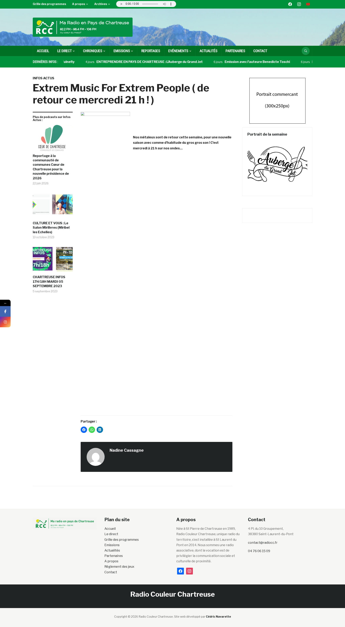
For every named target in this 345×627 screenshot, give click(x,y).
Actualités (208, 51)
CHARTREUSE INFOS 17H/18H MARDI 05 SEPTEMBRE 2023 (49, 281)
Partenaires (235, 51)
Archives (100, 4)
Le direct (64, 51)
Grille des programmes (49, 4)
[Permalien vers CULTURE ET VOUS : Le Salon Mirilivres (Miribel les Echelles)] (53, 206)
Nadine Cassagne (127, 450)
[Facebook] (5, 311)
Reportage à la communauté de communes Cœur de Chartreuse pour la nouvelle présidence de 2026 (51, 167)
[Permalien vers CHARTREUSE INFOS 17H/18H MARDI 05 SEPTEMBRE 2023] (53, 260)
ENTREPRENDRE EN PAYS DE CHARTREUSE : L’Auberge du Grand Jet (139, 62)
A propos (78, 4)
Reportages (150, 51)
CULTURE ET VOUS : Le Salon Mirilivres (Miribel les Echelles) (51, 227)
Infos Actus (43, 78)
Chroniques (92, 51)
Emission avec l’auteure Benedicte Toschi (247, 62)
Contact (260, 51)
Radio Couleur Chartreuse (172, 594)
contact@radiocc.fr (263, 543)
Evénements (178, 51)
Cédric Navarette (218, 616)
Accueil (43, 51)
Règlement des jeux (119, 566)
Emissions (112, 545)
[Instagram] (5, 322)
